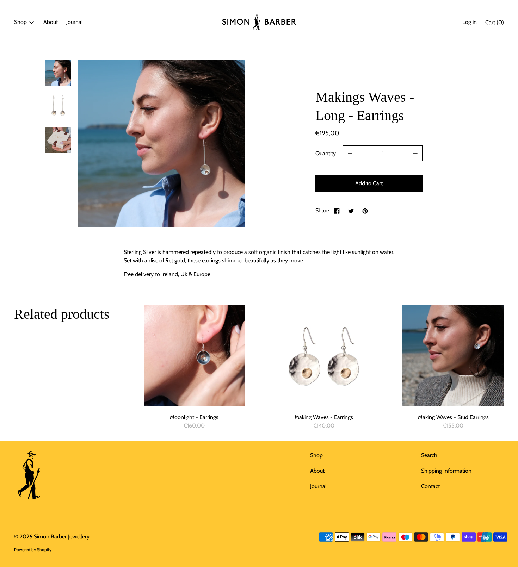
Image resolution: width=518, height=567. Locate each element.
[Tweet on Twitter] (351, 210)
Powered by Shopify (32, 549)
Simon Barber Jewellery (62, 536)
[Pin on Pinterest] (365, 210)
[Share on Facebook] (337, 210)
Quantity (325, 153)
